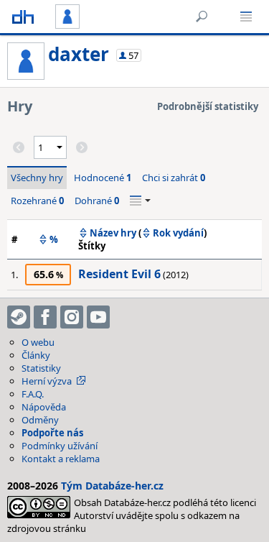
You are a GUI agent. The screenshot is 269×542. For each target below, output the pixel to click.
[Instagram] (71, 317)
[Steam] (18, 317)
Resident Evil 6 (119, 274)
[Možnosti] (140, 200)
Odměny (40, 419)
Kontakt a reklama (61, 458)
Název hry (113, 232)
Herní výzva (47, 381)
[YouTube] (98, 317)
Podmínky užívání (60, 445)
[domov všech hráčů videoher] (22, 16)
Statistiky (41, 368)
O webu (38, 342)
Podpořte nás (52, 432)
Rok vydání (178, 232)
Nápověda (44, 406)
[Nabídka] (246, 16)
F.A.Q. (33, 393)
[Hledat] (201, 16)
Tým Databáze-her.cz (112, 485)
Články (36, 355)
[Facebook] (45, 317)
